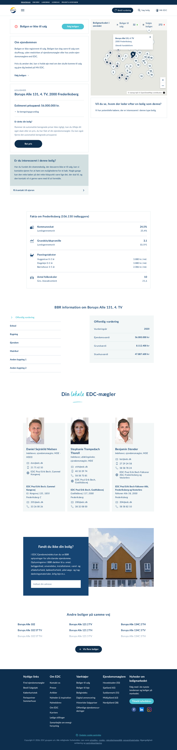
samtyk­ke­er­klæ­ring (94, 743)
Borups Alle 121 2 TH (80, 630)
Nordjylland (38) (110, 702)
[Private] (13, 10)
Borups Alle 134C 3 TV (133, 630)
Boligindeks (81, 692)
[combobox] (56, 584)
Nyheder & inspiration (60, 697)
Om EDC (54, 707)
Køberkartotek (30, 692)
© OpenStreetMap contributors (150, 93)
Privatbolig (25, 2)
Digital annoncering (85, 697)
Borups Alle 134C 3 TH (133, 636)
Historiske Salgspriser (86, 702)
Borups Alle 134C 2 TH (133, 624)
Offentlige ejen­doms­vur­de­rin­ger (88, 709)
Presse (53, 687)
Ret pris (28, 144)
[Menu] (23, 10)
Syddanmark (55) (111, 692)
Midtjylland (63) (110, 697)
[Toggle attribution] (164, 92)
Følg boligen (73, 26)
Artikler (53, 692)
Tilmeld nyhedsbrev (141, 701)
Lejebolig (55, 2)
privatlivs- (94, 740)
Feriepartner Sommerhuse (29, 699)
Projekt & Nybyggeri (70, 2)
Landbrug (46, 2)
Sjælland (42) (109, 687)
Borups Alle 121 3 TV (80, 636)
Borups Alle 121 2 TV (80, 624)
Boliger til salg (83, 682)
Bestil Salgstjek (30, 687)
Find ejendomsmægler (34, 682)
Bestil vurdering (124, 10)
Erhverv (36, 2)
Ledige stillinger (57, 717)
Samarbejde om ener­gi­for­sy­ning (61, 724)
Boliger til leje (82, 687)
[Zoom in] (163, 80)
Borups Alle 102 (26, 624)
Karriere (54, 712)
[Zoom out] (163, 85)
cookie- (102, 740)
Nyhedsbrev (55, 702)
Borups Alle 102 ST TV (30, 630)
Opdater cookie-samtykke (90, 735)
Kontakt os (55, 682)
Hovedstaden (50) (111, 682)
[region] (129, 57)
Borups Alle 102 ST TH (30, 636)
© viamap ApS (133, 93)
